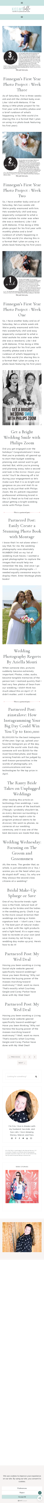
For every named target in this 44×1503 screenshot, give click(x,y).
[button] (22, 3)
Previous (14, 1057)
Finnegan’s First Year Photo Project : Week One (22, 309)
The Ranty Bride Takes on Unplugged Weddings (22, 788)
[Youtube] (27, 1138)
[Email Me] (31, 1138)
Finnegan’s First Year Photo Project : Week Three (22, 84)
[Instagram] (12, 1138)
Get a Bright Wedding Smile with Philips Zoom (22, 437)
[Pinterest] (16, 1138)
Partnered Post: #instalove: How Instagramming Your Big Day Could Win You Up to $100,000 (22, 720)
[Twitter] (23, 1138)
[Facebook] (20, 1138)
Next (22, 1063)
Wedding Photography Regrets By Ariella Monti (22, 656)
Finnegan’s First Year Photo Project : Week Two (22, 190)
